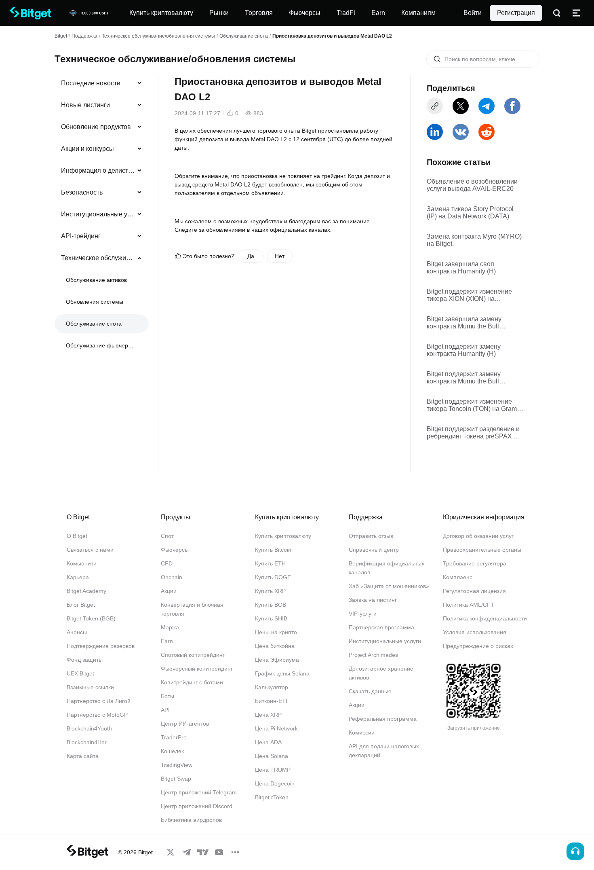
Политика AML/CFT (468, 604)
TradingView (176, 765)
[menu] (101, 216)
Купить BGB (270, 604)
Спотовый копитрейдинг (193, 655)
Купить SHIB (271, 618)
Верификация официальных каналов (386, 568)
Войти (472, 12)
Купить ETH (270, 563)
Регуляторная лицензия (474, 591)
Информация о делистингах (98, 170)
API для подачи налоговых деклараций (384, 750)
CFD (167, 563)
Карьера (78, 577)
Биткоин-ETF (272, 701)
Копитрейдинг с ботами (192, 682)
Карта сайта (83, 756)
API (165, 710)
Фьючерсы (175, 549)
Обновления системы (94, 301)
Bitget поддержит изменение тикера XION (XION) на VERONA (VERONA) (469, 295)
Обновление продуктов (96, 126)
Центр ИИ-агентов (185, 723)
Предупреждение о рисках (478, 646)
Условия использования (474, 632)
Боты (167, 696)
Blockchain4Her (87, 742)
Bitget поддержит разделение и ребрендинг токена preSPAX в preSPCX (473, 432)
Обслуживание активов (96, 280)
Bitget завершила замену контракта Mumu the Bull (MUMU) (464, 322)
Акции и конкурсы (87, 148)
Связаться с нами (90, 549)
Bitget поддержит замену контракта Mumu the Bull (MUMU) (464, 377)
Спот (167, 536)
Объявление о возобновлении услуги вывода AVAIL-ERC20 (472, 185)
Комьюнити (82, 563)
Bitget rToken (272, 797)
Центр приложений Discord (196, 806)
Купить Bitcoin (273, 549)
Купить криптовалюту (283, 536)
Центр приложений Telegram (199, 792)
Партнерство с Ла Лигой (99, 701)
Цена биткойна (275, 646)
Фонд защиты (85, 659)
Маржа (170, 627)
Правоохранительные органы (482, 549)
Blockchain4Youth (89, 728)
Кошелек (172, 751)
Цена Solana (271, 756)
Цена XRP (268, 714)
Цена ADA (268, 742)
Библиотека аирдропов (191, 820)
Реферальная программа (383, 718)
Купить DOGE (273, 577)
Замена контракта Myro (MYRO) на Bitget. (474, 240)
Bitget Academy (86, 591)
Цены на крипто (276, 632)
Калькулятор (271, 687)
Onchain (171, 577)
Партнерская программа (381, 627)
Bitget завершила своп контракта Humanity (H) (461, 267)
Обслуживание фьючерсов (101, 345)
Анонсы (77, 632)
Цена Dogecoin (275, 783)
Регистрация (516, 12)
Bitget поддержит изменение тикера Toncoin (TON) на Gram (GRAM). (472, 405)
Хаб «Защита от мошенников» (389, 586)
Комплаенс (457, 577)
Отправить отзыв (371, 536)
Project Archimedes (373, 655)
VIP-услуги (363, 613)
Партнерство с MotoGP (97, 714)
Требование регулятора (474, 563)
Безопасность (82, 192)
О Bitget (77, 536)
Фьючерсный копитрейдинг (197, 668)
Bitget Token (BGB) (91, 618)
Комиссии (362, 732)
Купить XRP (270, 591)
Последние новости (90, 83)
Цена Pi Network (276, 728)
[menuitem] (102, 83)
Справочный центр (374, 549)
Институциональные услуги (98, 214)
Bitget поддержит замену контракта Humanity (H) (464, 350)
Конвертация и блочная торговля (192, 609)
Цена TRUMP (273, 769)
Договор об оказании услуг (478, 536)
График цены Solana (282, 673)
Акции (169, 591)
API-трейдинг (81, 236)
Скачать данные (370, 691)
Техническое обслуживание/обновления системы (158, 36)
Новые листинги (85, 105)
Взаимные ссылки (90, 687)
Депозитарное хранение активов (381, 673)
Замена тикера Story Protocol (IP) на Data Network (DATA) (470, 212)
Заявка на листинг (373, 600)
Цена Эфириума (277, 659)
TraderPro (174, 737)
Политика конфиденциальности (485, 618)
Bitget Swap (176, 778)
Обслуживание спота (243, 36)
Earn (167, 641)
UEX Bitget (80, 673)
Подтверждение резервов (101, 646)
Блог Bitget (81, 604)
